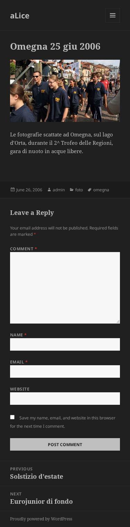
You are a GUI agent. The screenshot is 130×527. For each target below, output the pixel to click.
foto (79, 190)
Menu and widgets (113, 22)
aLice (19, 15)
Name (18, 335)
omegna (101, 190)
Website (19, 389)
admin (59, 190)
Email (19, 362)
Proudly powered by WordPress (41, 519)
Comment (23, 249)
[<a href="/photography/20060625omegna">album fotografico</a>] (65, 91)
